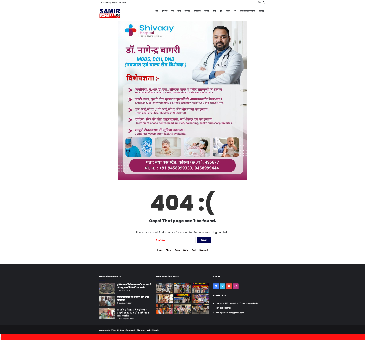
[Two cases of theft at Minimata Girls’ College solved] (164, 288)
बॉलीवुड (261, 11)
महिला (228, 11)
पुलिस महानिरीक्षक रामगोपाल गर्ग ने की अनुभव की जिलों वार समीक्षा (134, 286)
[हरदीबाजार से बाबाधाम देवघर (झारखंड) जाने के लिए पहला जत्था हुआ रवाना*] (164, 309)
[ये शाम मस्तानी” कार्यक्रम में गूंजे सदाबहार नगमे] (200, 298)
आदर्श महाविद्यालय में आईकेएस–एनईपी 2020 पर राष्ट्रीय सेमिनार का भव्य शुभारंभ (133, 312)
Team (177, 250)
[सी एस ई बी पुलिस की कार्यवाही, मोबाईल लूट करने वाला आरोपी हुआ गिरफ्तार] (182, 298)
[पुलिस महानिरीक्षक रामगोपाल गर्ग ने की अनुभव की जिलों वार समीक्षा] (107, 288)
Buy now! (203, 250)
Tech (194, 250)
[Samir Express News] (109, 13)
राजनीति (187, 11)
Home (160, 250)
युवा (221, 11)
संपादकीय (197, 11)
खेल (214, 11)
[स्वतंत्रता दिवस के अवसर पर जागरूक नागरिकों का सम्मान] (182, 288)
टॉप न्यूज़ (164, 11)
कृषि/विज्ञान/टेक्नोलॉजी (247, 11)
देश (172, 11)
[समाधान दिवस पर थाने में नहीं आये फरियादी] (107, 301)
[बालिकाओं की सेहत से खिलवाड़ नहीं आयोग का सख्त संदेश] (164, 298)
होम (157, 11)
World (185, 250)
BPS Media (154, 330)
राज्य (179, 11)
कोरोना (206, 11)
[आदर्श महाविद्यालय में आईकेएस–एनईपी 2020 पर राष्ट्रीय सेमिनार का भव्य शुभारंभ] (107, 313)
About (168, 250)
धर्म (235, 11)
